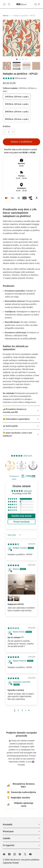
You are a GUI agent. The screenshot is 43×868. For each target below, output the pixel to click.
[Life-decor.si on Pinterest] (21, 854)
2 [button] (18, 710)
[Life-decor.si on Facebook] (10, 854)
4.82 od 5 (28, 491)
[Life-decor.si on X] (26, 854)
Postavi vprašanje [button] (21, 522)
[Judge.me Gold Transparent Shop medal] (10, 465)
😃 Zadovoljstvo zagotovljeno (16, 419)
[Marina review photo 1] (21, 584)
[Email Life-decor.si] (5, 854)
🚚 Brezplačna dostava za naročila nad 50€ (14, 410)
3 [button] (22, 710)
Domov (5, 15)
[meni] (4, 4)
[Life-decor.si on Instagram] (16, 854)
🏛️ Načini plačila (10, 426)
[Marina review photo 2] (10, 598)
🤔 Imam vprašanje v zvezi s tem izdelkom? (17, 434)
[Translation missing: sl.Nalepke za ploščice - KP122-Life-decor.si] (7, 66)
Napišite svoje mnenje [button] (22, 516)
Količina (6, 126)
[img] (13, 544)
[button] (9, 78)
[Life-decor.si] (21, 4)
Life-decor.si (15, 860)
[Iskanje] (9, 4)
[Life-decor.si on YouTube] (31, 854)
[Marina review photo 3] (17, 598)
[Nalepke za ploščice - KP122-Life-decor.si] (21, 38)
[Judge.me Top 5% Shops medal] (33, 465)
